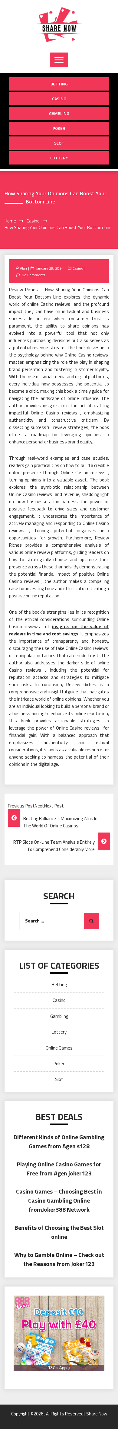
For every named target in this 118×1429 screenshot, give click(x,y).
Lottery (59, 158)
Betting (59, 84)
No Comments (33, 275)
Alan (23, 268)
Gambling (59, 113)
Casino (59, 98)
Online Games (59, 1047)
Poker (59, 128)
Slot (59, 143)
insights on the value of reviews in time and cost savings (59, 630)
